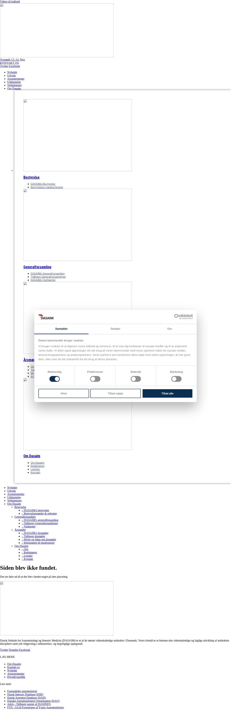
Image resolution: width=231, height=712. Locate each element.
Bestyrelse (31, 177)
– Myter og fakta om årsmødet (39, 539)
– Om (25, 549)
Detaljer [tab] (116, 328)
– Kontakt (27, 559)
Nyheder (12, 72)
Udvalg (11, 75)
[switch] (95, 379)
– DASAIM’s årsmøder (35, 533)
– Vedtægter (28, 526)
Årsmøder (20, 529)
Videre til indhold (10, 1)
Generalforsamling (37, 267)
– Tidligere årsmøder (33, 536)
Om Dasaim (14, 88)
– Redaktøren (29, 552)
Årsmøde (30, 360)
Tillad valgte (115, 393)
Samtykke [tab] (61, 328)
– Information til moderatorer (38, 542)
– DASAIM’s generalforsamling (40, 520)
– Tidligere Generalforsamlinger (40, 523)
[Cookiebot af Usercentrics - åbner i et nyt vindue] (177, 316)
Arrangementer (15, 78)
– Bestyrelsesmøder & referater (39, 513)
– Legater (27, 555)
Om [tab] (169, 328)
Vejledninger (14, 85)
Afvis (63, 393)
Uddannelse (14, 81)
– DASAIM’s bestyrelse (35, 510)
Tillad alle (167, 393)
